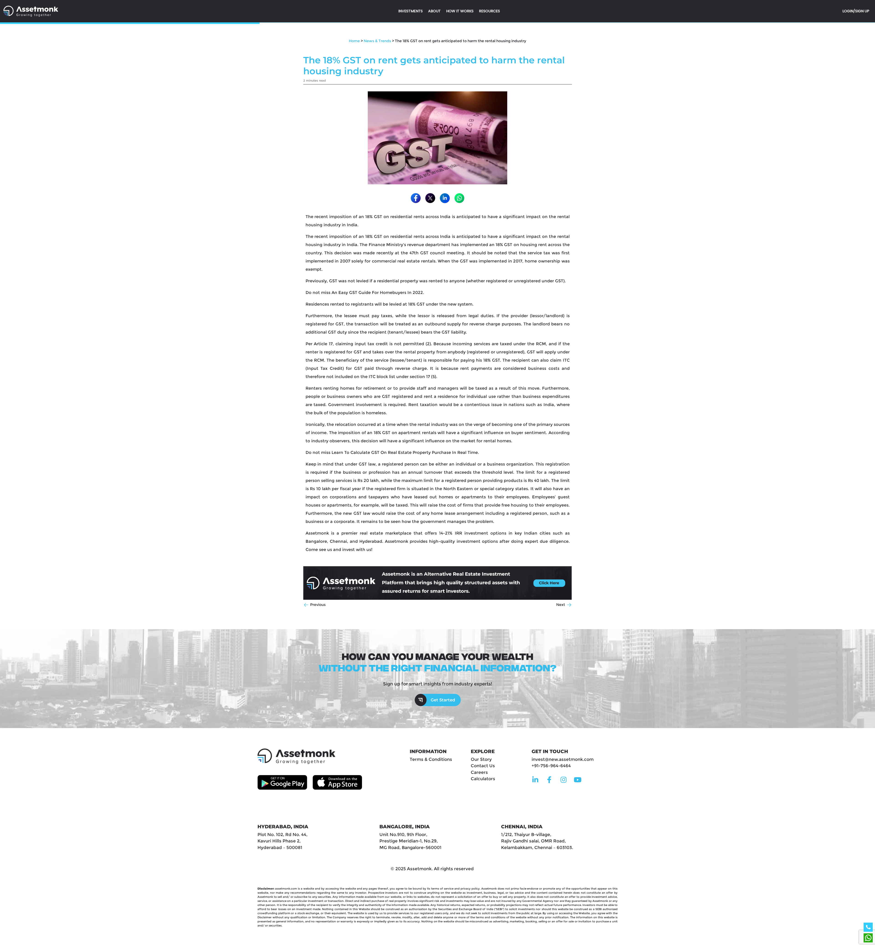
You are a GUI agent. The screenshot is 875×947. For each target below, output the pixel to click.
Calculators (483, 778)
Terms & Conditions (431, 759)
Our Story (481, 759)
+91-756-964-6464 (551, 765)
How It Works (460, 11)
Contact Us (483, 765)
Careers (479, 772)
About (434, 11)
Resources (489, 11)
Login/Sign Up (855, 11)
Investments (410, 11)
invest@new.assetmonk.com (563, 759)
